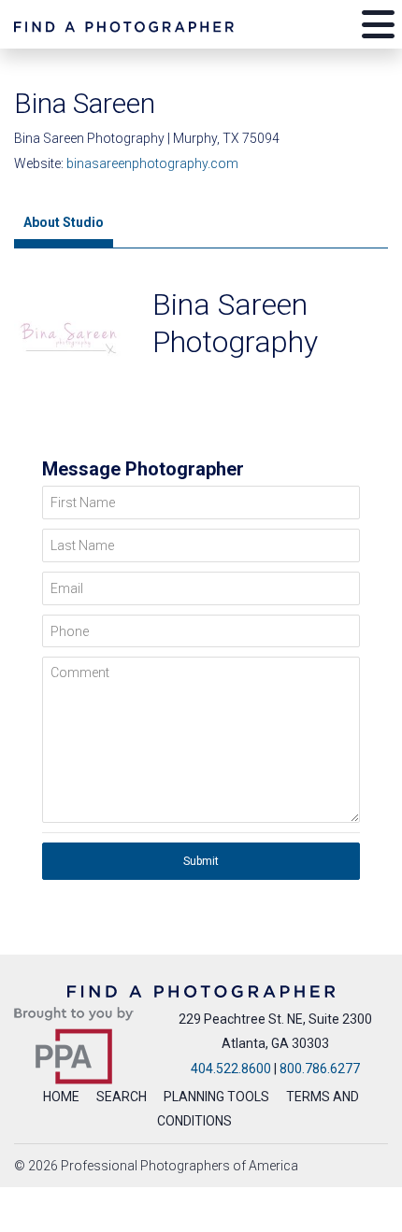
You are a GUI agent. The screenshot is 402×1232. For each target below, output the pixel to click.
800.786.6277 (320, 1068)
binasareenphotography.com (152, 163)
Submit (201, 861)
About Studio (63, 222)
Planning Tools (216, 1096)
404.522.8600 (231, 1068)
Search (121, 1096)
